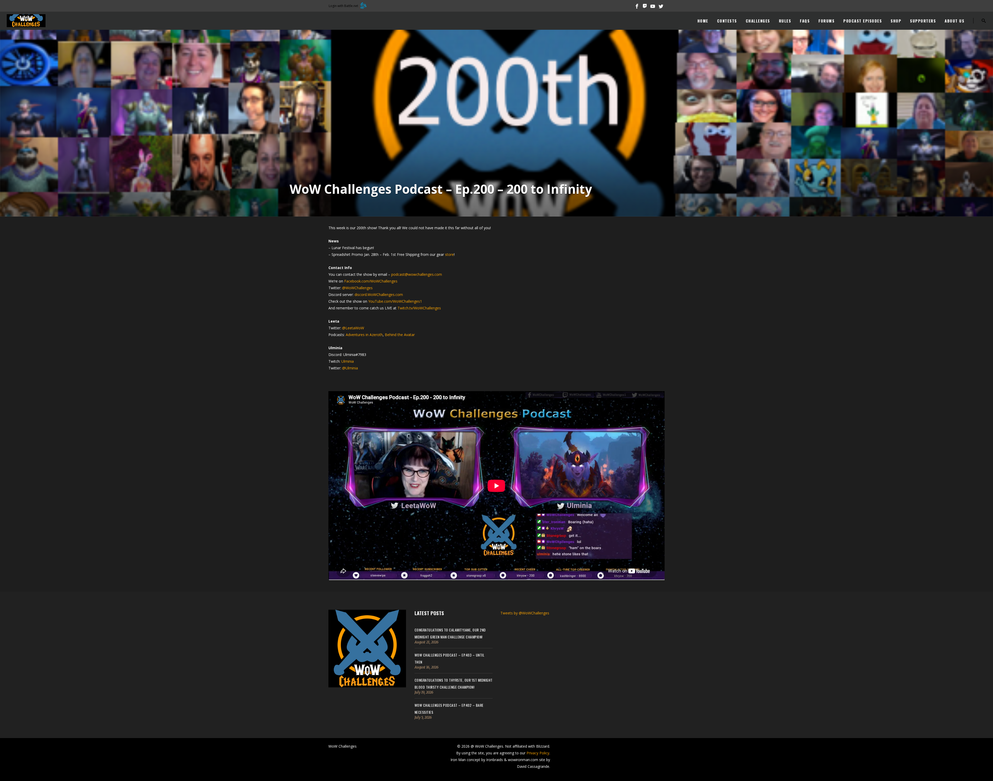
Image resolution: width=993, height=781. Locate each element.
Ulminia (347, 361)
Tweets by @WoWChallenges (524, 613)
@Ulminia (350, 368)
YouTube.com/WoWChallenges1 (395, 301)
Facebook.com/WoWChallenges (370, 281)
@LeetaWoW (353, 327)
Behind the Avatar (400, 334)
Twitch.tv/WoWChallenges (419, 308)
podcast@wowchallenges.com (416, 274)
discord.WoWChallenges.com (379, 294)
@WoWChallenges (357, 287)
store (449, 254)
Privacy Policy (537, 752)
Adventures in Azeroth (364, 334)
